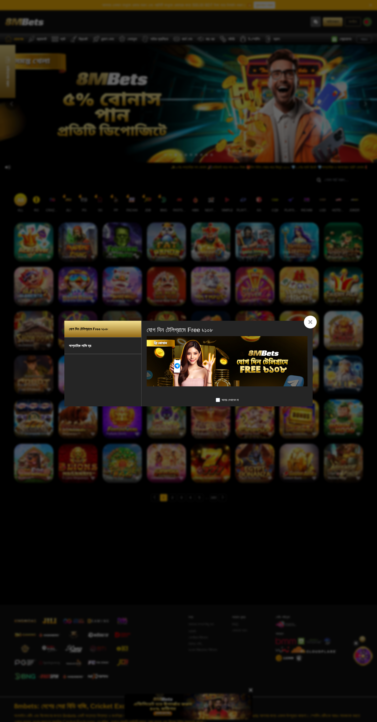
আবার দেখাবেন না (230, 400)
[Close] (310, 322)
